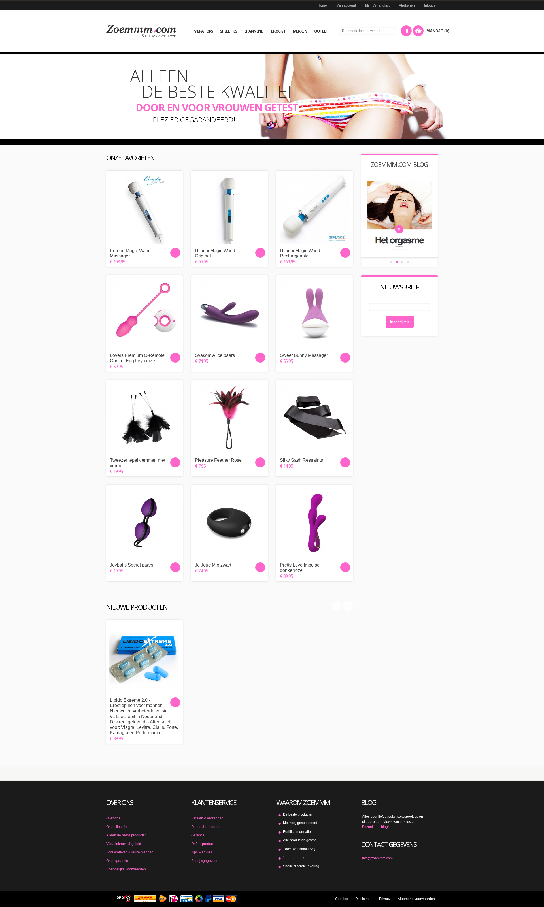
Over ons (113, 818)
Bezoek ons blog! (375, 827)
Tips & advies (201, 852)
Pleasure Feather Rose (218, 460)
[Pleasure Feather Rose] (229, 418)
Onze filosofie (116, 827)
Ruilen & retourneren (207, 827)
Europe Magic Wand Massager (130, 253)
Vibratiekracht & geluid (123, 844)
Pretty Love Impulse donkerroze (300, 568)
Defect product (202, 844)
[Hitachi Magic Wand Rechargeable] (314, 208)
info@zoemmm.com (377, 858)
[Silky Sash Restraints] (314, 418)
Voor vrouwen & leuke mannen (130, 852)
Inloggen (431, 5)
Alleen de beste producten (126, 835)
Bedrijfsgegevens (204, 861)
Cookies (341, 899)
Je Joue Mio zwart (213, 565)
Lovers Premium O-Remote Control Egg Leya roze (137, 358)
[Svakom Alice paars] (229, 313)
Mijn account (346, 5)
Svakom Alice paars (215, 355)
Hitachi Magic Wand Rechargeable (300, 253)
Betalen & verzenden (207, 818)
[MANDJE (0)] (418, 30)
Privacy (384, 899)
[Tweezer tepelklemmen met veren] (144, 418)
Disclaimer (363, 899)
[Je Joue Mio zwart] (229, 523)
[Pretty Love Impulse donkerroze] (314, 523)
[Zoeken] (393, 31)
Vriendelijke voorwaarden (126, 869)
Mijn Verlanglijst (377, 5)
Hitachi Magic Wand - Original (216, 253)
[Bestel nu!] (175, 253)
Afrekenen (407, 5)
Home (322, 5)
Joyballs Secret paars (131, 565)
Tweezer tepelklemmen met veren (137, 463)
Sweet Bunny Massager (304, 355)
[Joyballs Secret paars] (144, 523)
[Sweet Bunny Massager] (314, 313)
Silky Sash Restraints (301, 460)
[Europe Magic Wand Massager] (144, 208)
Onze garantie (117, 861)
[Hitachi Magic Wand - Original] (229, 208)
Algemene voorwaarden (416, 899)
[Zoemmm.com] (141, 31)
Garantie (198, 835)
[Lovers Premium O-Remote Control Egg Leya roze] (144, 313)
